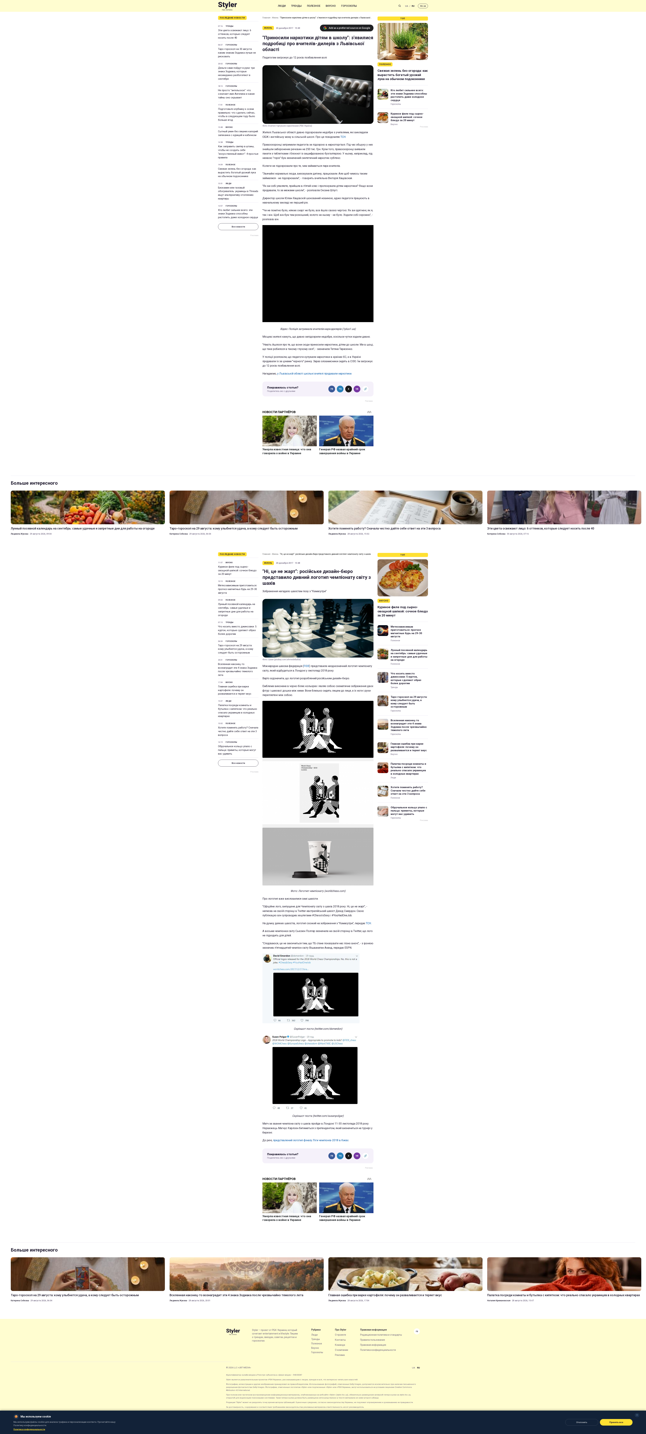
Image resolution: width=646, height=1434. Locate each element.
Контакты (340, 1339)
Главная (266, 18)
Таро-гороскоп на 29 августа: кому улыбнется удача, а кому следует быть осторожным (234, 528)
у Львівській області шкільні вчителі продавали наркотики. (314, 373)
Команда (340, 1345)
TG (340, 389)
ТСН (343, 136)
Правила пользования (372, 1339)
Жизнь (275, 18)
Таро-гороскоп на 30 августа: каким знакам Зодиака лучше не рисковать (237, 53)
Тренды (296, 5)
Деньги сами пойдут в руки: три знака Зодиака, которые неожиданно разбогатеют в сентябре (236, 73)
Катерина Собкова (179, 534)
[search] (400, 6)
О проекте (340, 1334)
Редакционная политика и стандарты (381, 1334)
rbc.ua (423, 6)
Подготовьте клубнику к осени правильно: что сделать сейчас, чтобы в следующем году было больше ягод (236, 114)
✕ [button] (637, 1415)
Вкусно (331, 5)
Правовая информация (373, 1345)
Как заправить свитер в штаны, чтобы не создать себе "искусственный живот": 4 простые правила (238, 152)
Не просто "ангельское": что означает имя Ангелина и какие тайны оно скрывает (236, 94)
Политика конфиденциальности (378, 1350)
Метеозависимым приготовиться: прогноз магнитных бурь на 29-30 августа (237, 589)
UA (406, 6)
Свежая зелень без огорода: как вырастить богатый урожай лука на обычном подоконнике (237, 172)
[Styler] (227, 6)
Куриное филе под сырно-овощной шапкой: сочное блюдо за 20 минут (407, 117)
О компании (341, 1350)
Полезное (313, 5)
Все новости (238, 226)
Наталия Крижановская (498, 1300)
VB (357, 389)
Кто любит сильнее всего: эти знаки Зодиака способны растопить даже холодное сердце (238, 214)
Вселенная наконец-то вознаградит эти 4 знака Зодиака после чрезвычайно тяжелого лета (237, 670)
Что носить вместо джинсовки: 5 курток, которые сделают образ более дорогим (237, 630)
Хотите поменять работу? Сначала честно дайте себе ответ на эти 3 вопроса (384, 528)
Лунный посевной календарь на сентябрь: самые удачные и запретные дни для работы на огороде (83, 528)
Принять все (616, 1422)
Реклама (340, 1355)
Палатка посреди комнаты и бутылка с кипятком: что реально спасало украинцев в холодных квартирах (237, 711)
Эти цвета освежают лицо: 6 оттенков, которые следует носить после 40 (234, 34)
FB (332, 389)
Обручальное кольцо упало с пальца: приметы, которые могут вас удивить (237, 750)
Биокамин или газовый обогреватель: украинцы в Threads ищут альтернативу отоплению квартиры (238, 193)
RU (413, 6)
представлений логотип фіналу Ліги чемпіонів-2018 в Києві (310, 1140)
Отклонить (581, 1422)
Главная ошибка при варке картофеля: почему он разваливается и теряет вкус (234, 690)
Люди (282, 5)
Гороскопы (349, 5)
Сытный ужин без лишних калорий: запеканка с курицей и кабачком (238, 133)
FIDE (306, 666)
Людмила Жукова (19, 534)
